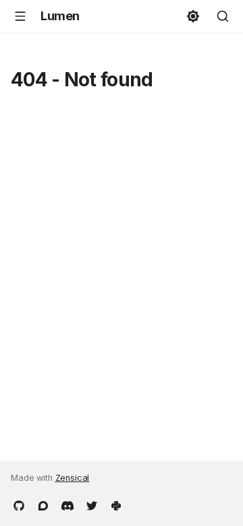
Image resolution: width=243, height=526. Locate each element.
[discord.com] (67, 504)
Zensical (72, 478)
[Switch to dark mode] (193, 16)
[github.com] (19, 504)
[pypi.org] (116, 504)
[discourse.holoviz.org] (43, 504)
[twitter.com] (92, 504)
